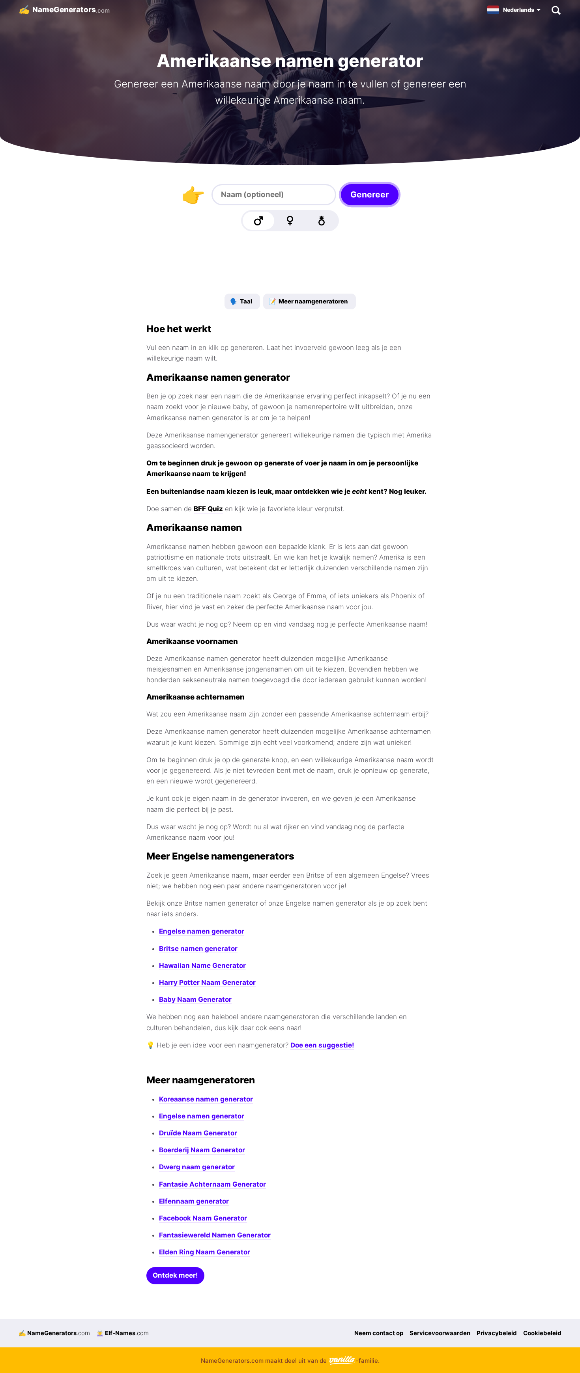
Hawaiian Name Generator (202, 965)
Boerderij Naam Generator (202, 1150)
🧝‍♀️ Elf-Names (122, 1333)
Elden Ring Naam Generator (204, 1252)
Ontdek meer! (175, 1275)
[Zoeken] (556, 10)
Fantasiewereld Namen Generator (215, 1235)
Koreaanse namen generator (206, 1099)
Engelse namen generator (201, 931)
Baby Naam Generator (195, 999)
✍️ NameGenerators (54, 1333)
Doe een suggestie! (322, 1045)
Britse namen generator (198, 949)
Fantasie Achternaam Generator (212, 1184)
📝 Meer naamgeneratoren (308, 301)
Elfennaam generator (194, 1201)
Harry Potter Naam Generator (207, 982)
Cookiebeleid (542, 1333)
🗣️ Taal (241, 301)
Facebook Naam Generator (203, 1218)
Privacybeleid (497, 1333)
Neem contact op (378, 1333)
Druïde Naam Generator (198, 1133)
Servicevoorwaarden (440, 1333)
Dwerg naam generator (197, 1167)
